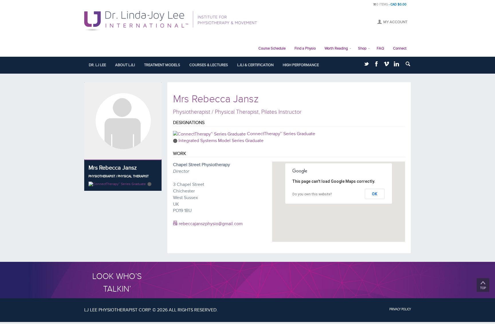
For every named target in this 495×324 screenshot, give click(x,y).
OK (374, 194)
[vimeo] (386, 65)
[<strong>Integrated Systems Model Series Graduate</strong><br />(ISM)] (149, 184)
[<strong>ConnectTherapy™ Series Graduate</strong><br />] (117, 184)
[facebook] (376, 65)
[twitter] (366, 65)
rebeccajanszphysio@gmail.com (210, 224)
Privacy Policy (400, 309)
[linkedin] (396, 65)
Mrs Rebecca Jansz (113, 167)
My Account (395, 22)
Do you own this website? (312, 194)
